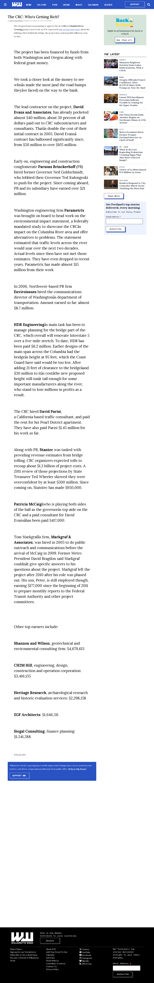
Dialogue (123, 180)
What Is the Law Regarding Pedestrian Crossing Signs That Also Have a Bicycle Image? (131, 155)
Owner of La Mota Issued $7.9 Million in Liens (132, 171)
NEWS (28, 4)
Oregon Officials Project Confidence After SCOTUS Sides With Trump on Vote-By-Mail (132, 84)
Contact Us (51, 966)
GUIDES (108, 4)
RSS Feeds (90, 964)
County (122, 60)
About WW (51, 949)
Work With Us (52, 960)
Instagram (92, 958)
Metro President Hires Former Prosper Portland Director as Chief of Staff (131, 136)
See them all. (125, 39)
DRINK (66, 4)
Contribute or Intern (55, 963)
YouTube (90, 952)
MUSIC (79, 4)
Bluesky (89, 961)
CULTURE (41, 4)
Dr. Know (123, 147)
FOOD (54, 4)
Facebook (93, 955)
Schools (123, 95)
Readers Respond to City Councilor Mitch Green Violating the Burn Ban (132, 186)
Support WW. (20, 775)
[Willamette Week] (17, 4)
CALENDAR (93, 4)
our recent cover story (69, 29)
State (122, 167)
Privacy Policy (52, 969)
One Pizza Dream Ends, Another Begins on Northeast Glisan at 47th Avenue (132, 118)
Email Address (113, 216)
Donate (53, 940)
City (121, 129)
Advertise (50, 958)
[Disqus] (52, 821)
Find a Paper (16, 949)
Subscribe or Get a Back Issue (23, 955)
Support (137, 4)
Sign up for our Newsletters (23, 952)
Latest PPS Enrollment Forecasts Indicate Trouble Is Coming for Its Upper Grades (131, 101)
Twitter (91, 949)
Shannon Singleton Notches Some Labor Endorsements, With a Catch (131, 66)
